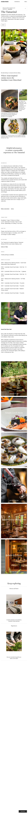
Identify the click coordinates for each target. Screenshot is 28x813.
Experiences (14, 626)
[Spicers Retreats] (5, 1)
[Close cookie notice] (25, 8)
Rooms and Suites (14, 588)
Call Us (3, 246)
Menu (26, 1)
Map (7, 246)
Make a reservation (5, 208)
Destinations (17, 1)
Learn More (10, 9)
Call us (12, 208)
